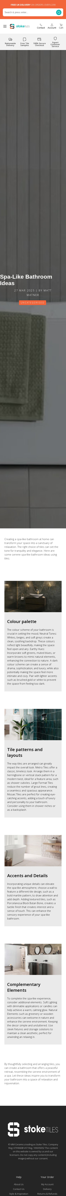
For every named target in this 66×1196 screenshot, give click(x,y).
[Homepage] (33, 1135)
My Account (47, 1184)
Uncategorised (33, 302)
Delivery (47, 1189)
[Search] (58, 12)
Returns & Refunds (47, 1193)
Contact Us (18, 1189)
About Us (18, 1184)
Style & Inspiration (18, 1193)
